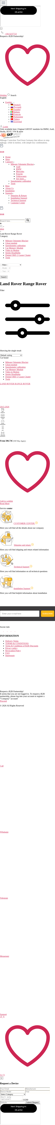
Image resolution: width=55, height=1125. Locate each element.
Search (4, 277)
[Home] (1, 1017)
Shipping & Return (19, 195)
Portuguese (18, 117)
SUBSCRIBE (47, 614)
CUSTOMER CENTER (24, 523)
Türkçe (16, 119)
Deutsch (17, 105)
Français (17, 114)
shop (2, 229)
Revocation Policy (13, 651)
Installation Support (19, 198)
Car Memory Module (14, 248)
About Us (9, 188)
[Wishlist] (27, 1073)
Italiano (16, 112)
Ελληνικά (17, 121)
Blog (7, 186)
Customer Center (18, 203)
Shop (7, 159)
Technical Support (18, 200)
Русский (17, 107)
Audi (18, 167)
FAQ (7, 653)
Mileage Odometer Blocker (22, 164)
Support (8, 193)
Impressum (10, 655)
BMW (18, 169)
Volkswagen (21, 176)
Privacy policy (11, 648)
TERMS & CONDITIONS (17, 643)
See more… (21, 179)
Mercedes (20, 171)
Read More (4, 503)
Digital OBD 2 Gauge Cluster (18, 255)
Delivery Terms (11, 641)
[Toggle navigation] (3, 3)
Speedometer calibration (21, 181)
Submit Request (32, 1102)
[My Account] (1, 127)
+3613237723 (11, 34)
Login (5, 127)
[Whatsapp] (1, 29)
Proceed (3, 701)
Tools (13, 183)
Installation (10, 191)
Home (8, 157)
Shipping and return (22, 545)
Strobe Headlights (12, 253)
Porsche (19, 174)
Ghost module (11, 243)
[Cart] (1, 1075)
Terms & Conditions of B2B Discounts (21, 646)
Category (9, 162)
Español (16, 109)
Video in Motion (12, 250)
